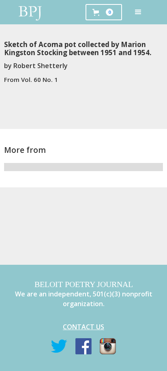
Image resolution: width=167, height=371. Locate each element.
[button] (138, 12)
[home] (30, 12)
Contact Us (83, 326)
